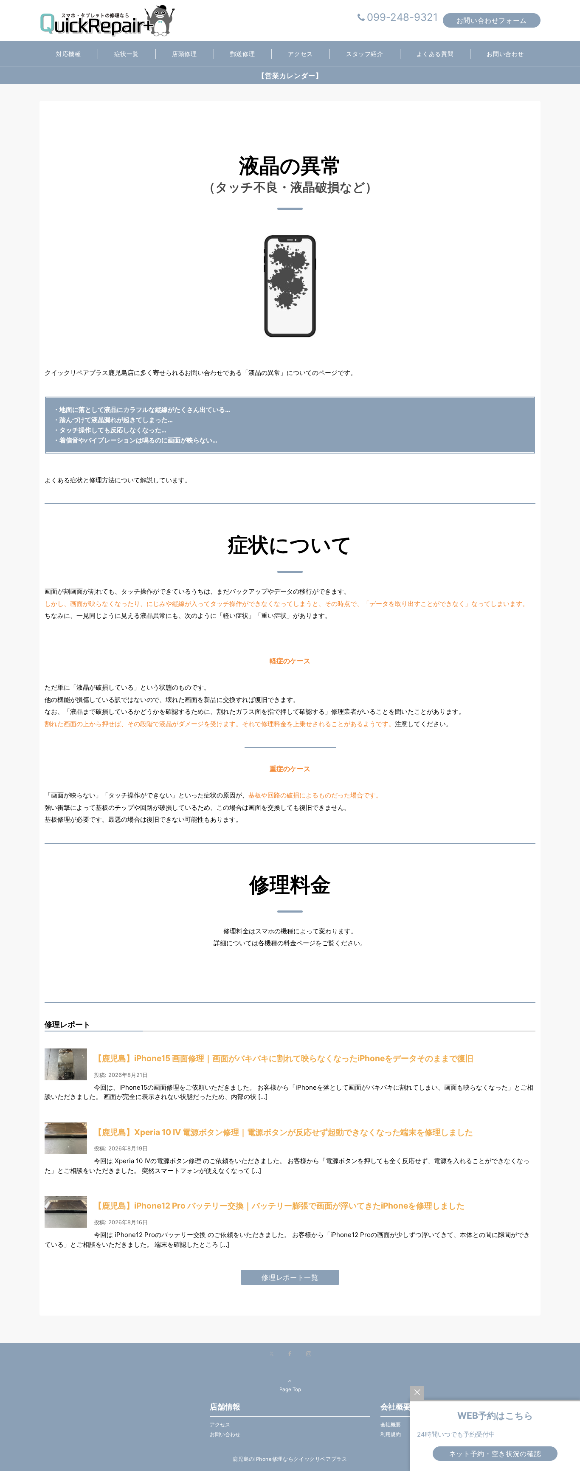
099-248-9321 (402, 17)
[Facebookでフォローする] (290, 1354)
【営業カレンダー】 (290, 75)
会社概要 (390, 1425)
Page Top (290, 1389)
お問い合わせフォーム (491, 20)
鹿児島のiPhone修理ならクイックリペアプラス (290, 1459)
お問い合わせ (225, 1434)
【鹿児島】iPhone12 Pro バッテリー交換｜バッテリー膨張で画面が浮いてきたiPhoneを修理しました (279, 1205)
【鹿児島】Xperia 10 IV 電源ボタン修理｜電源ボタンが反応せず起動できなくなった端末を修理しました (283, 1132)
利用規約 (390, 1434)
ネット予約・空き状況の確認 (495, 1453)
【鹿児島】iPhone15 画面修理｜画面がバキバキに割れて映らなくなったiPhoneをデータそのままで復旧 (283, 1058)
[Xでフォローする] (271, 1354)
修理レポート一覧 (290, 1277)
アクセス (220, 1425)
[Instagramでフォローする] (308, 1354)
